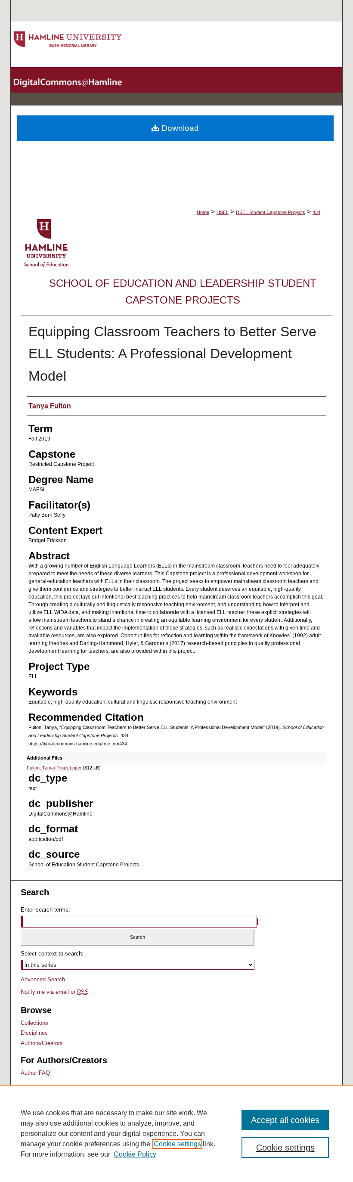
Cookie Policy (135, 1154)
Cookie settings (177, 1144)
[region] (176, 1133)
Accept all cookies (285, 1120)
